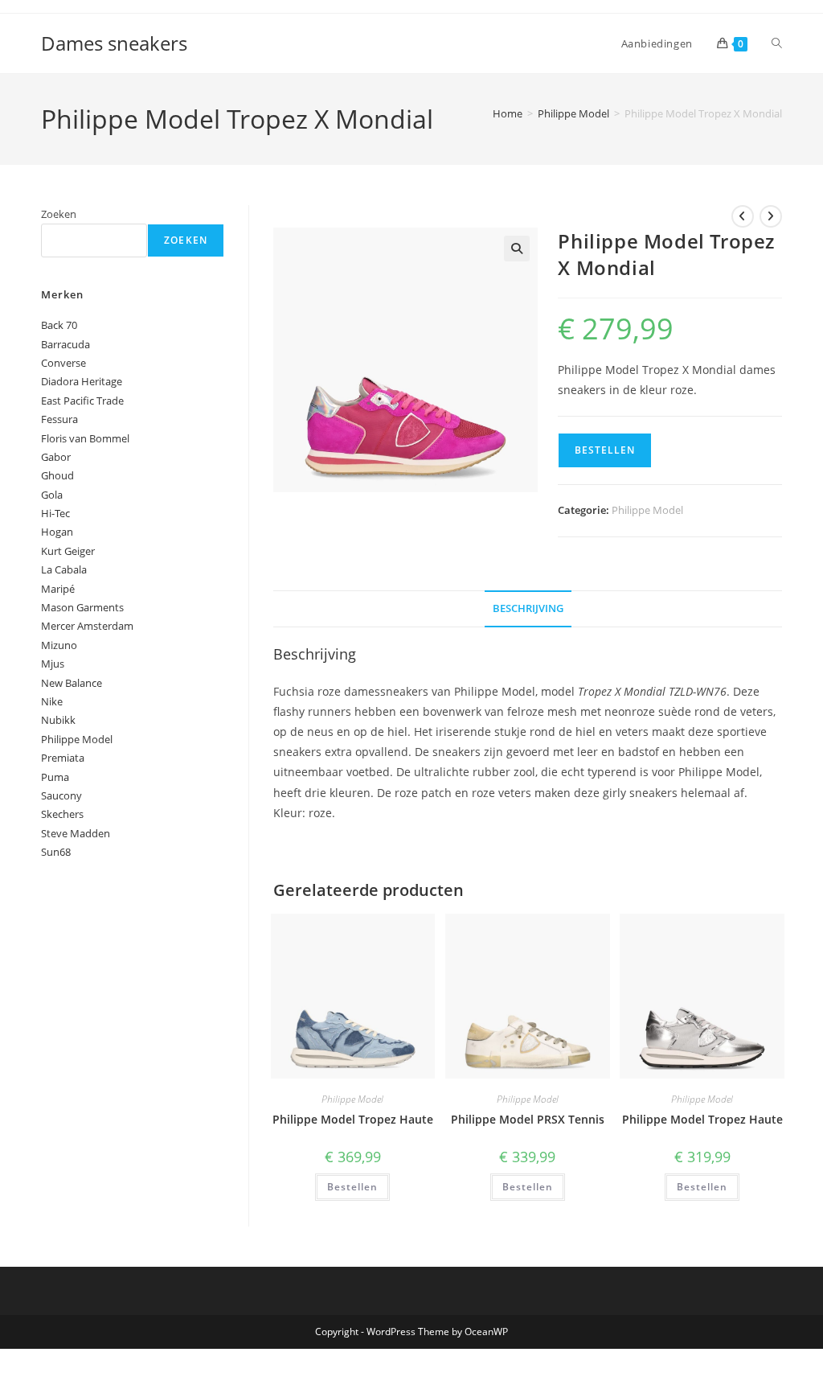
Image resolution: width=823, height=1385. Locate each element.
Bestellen (605, 450)
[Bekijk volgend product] (771, 216)
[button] (517, 248)
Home (507, 113)
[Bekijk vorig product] (742, 216)
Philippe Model (573, 113)
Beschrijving (528, 608)
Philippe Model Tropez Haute (352, 1119)
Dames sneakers (114, 43)
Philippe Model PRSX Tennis (527, 1119)
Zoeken (58, 214)
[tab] (528, 609)
